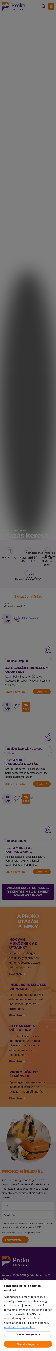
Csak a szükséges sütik (28, 1334)
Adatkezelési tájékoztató (19, 1327)
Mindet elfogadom (28, 1344)
